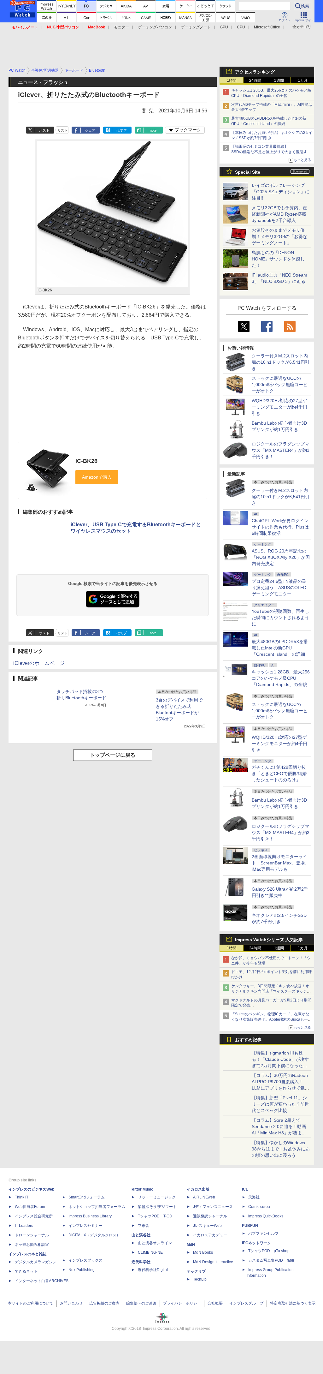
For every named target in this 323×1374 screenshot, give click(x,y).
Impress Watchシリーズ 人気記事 (269, 939)
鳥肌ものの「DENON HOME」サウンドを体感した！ (278, 259)
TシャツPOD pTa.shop (269, 1251)
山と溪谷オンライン (155, 1243)
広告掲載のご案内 (104, 1303)
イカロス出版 (198, 1189)
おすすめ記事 (248, 1039)
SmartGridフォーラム (86, 1197)
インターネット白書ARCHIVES (41, 1281)
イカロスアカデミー (210, 1235)
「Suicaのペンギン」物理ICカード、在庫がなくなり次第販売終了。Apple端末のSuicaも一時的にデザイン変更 (271, 1019)
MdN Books (203, 1252)
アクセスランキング (255, 72)
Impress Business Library (90, 1216)
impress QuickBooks (265, 1216)
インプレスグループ (246, 1303)
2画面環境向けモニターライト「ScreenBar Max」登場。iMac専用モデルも (280, 863)
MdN (191, 1244)
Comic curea (259, 1206)
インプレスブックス (85, 1260)
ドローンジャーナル (32, 1235)
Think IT (21, 1197)
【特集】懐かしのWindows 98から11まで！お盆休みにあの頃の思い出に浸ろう (281, 1149)
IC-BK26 (86, 461)
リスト (62, 130)
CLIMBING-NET (151, 1252)
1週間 (279, 80)
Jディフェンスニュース (213, 1206)
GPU (224, 27)
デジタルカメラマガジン (35, 1262)
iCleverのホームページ (39, 663)
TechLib (200, 1279)
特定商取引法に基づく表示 (292, 1303)
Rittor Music (142, 1189)
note (153, 130)
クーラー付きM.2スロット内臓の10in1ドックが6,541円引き (280, 362)
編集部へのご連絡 (141, 1303)
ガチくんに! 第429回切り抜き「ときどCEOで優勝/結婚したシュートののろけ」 (279, 773)
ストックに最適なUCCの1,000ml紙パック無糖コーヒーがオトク (280, 384)
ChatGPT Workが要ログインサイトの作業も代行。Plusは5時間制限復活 (280, 527)
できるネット (26, 1271)
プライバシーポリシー (182, 1303)
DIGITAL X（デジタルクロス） (94, 1235)
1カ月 (303, 80)
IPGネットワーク (256, 1243)
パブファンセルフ (263, 1233)
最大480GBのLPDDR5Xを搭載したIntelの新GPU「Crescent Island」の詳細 (280, 648)
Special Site (247, 172)
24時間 (255, 80)
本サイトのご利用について (30, 1303)
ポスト (44, 130)
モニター (121, 27)
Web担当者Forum (30, 1206)
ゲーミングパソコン (155, 27)
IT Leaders (24, 1225)
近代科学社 (141, 1262)
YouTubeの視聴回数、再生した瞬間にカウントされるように (280, 617)
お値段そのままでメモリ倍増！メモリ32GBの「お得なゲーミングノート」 (279, 236)
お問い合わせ (71, 1303)
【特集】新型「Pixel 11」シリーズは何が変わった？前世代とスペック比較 (280, 1104)
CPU (241, 27)
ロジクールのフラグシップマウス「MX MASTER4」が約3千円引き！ (280, 450)
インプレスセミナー (85, 1225)
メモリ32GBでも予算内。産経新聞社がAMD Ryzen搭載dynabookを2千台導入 (279, 214)
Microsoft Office (267, 27)
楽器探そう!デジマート (157, 1206)
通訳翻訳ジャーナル (210, 1216)
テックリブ (196, 1271)
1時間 (232, 80)
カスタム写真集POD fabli (271, 1260)
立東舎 (143, 1225)
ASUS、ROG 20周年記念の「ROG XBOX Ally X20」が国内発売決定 (281, 557)
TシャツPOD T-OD (155, 1216)
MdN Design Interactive (213, 1262)
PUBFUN (250, 1225)
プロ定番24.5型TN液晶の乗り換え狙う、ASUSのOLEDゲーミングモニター (279, 587)
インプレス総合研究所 (34, 1216)
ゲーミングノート (196, 27)
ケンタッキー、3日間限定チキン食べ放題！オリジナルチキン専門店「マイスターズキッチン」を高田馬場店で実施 (270, 991)
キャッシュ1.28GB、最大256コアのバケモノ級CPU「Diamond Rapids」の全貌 (281, 678)
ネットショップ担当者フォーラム (96, 1206)
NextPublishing (81, 1270)
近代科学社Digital (153, 1270)
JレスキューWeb (207, 1225)
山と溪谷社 (141, 1235)
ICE (245, 1189)
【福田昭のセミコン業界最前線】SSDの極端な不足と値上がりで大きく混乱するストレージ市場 (271, 151)
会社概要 (215, 1303)
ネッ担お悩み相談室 (32, 1244)
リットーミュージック (157, 1197)
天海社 (254, 1197)
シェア (90, 130)
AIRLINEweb (204, 1197)
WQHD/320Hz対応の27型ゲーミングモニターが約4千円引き (279, 407)
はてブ (121, 130)
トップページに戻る (112, 755)
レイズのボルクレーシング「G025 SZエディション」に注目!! (280, 191)
